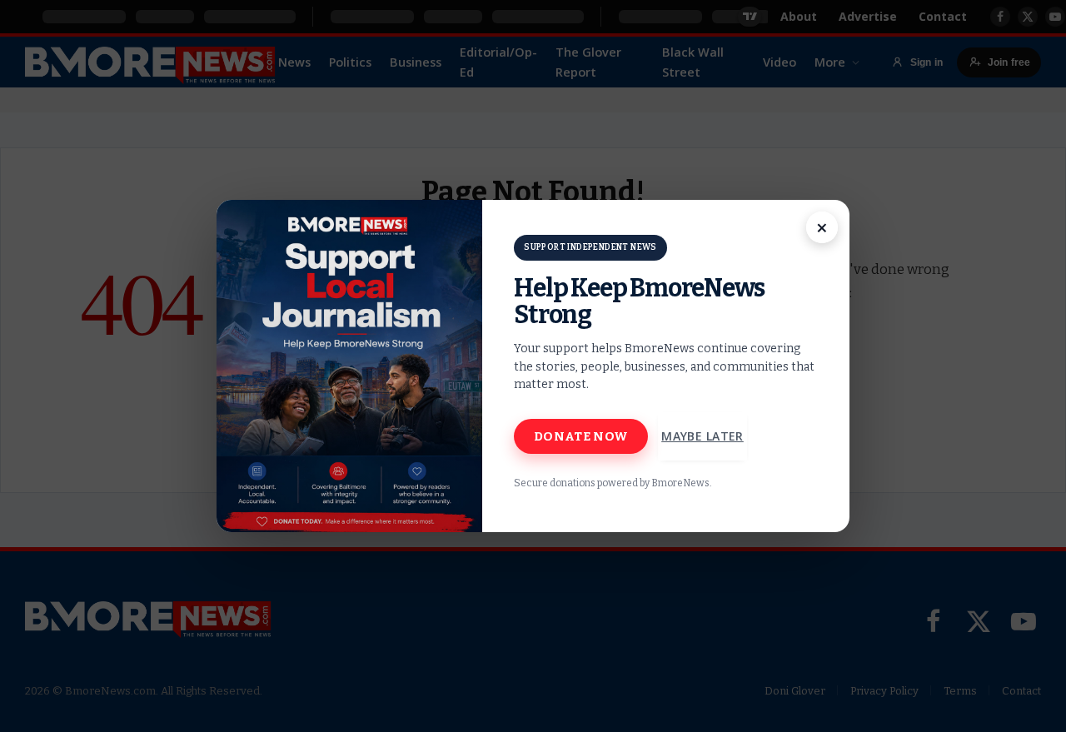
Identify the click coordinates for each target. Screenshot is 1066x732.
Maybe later (702, 436)
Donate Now (581, 436)
